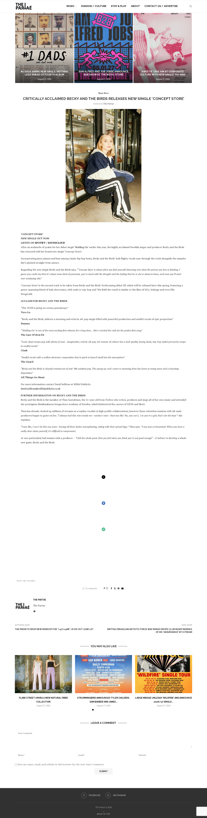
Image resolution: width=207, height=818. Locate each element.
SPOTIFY (40, 242)
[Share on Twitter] (115, 588)
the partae (108, 103)
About (135, 6)
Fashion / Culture (93, 6)
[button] (20, 47)
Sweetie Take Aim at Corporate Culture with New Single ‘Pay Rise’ (163, 73)
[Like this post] (107, 588)
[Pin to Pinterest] (118, 588)
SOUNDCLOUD (56, 242)
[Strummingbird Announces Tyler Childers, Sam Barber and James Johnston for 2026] (103, 674)
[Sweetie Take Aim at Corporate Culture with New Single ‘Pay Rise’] (162, 48)
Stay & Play (118, 6)
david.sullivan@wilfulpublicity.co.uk (40, 388)
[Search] (190, 6)
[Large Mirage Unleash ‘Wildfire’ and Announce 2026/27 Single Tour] (163, 674)
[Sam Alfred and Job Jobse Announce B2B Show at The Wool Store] (103, 48)
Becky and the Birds (26, 581)
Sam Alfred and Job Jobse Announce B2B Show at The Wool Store (104, 73)
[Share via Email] (122, 588)
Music (71, 6)
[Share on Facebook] (111, 588)
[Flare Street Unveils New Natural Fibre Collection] (43, 674)
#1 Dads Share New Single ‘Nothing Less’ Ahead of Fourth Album (44, 73)
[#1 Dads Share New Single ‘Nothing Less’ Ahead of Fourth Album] (44, 48)
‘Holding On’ (81, 247)
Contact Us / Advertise (161, 6)
